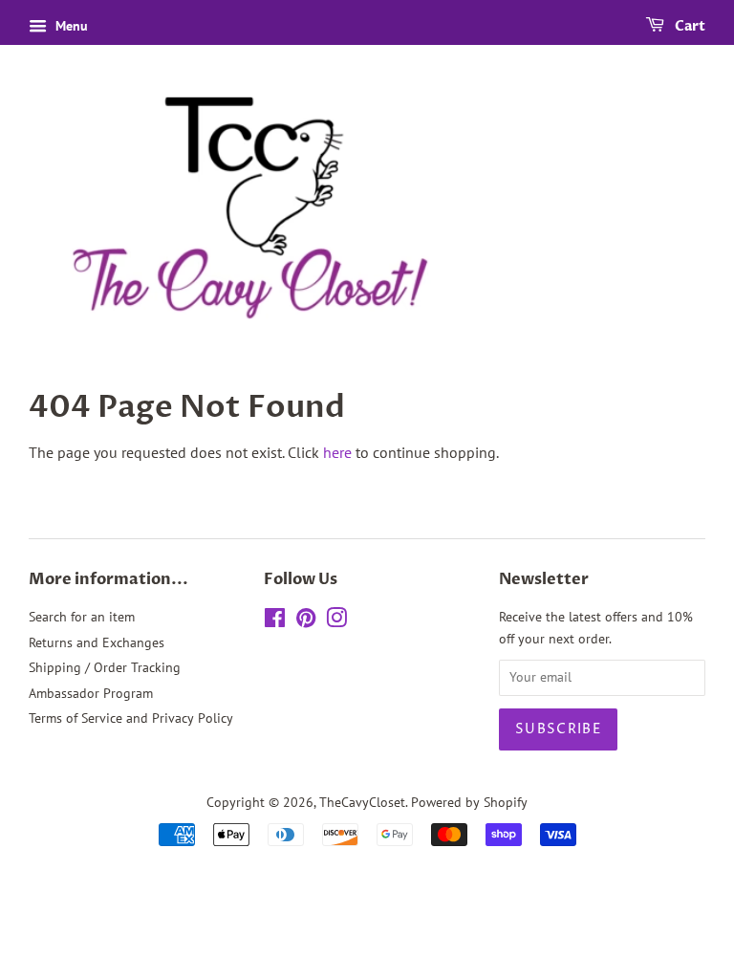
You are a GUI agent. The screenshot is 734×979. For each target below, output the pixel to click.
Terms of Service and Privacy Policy (131, 718)
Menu (70, 25)
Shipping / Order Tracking (105, 667)
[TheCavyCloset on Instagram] (336, 621)
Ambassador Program (91, 693)
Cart (688, 26)
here (337, 452)
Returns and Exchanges (96, 642)
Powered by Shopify (469, 802)
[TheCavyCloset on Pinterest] (305, 621)
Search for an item (82, 616)
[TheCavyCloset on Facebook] (275, 621)
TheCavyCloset (362, 802)
